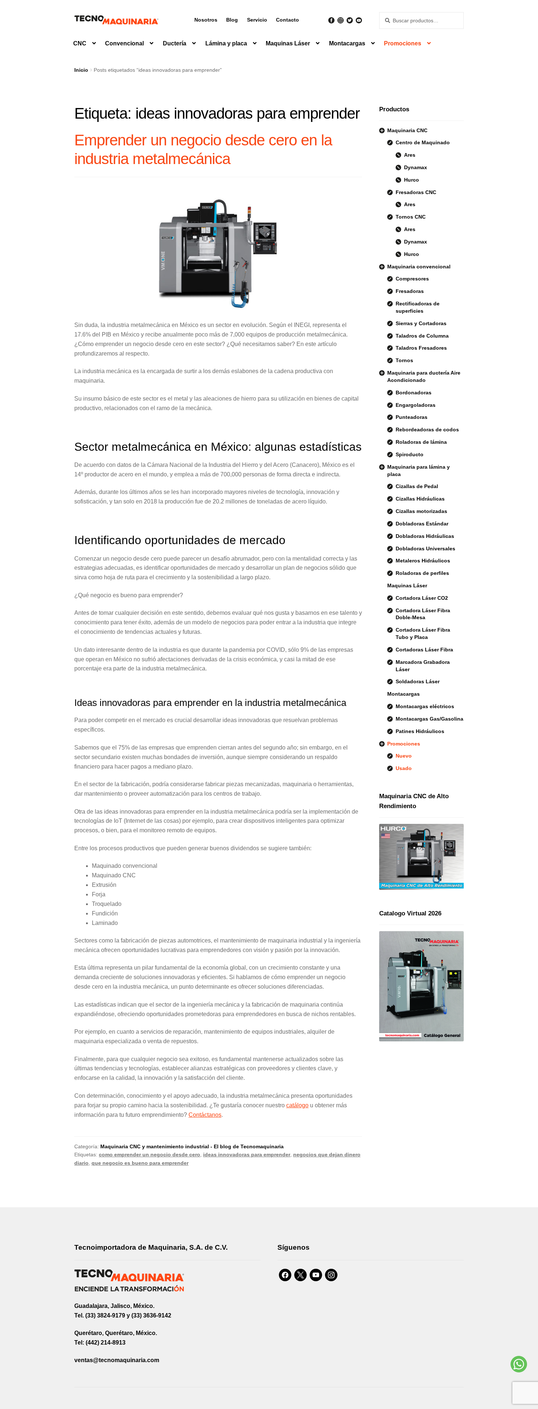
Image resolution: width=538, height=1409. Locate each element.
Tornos (404, 360)
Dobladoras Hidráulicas (425, 536)
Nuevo (404, 756)
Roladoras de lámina (421, 442)
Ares (409, 155)
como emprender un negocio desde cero (149, 1154)
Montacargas (347, 43)
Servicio (257, 20)
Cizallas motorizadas (421, 511)
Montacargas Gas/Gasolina (429, 719)
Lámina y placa (226, 43)
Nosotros (205, 20)
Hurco (411, 180)
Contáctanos (204, 1115)
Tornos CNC (411, 217)
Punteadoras (411, 417)
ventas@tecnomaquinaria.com (116, 1360)
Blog (232, 20)
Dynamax (415, 167)
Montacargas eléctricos (425, 706)
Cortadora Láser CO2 (422, 598)
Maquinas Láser (288, 43)
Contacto (287, 20)
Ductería (174, 43)
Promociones (402, 43)
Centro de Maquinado (423, 142)
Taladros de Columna (422, 336)
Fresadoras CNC (416, 192)
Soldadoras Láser (418, 681)
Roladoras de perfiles (422, 573)
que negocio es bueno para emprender (139, 1163)
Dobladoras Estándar (422, 524)
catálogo (297, 1105)
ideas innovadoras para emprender (246, 1154)
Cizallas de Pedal (417, 486)
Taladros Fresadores (421, 348)
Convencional (124, 43)
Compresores (412, 279)
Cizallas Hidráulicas (420, 499)
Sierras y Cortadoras (421, 323)
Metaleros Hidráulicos (423, 561)
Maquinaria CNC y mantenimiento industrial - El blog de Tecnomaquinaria (192, 1146)
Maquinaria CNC (407, 130)
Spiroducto (409, 454)
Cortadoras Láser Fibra (424, 650)
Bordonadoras (413, 392)
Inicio (81, 70)
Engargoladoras (416, 405)
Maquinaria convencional (419, 266)
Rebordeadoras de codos (427, 429)
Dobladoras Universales (425, 548)
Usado (404, 768)
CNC (79, 43)
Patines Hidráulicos (420, 731)
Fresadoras (410, 291)
